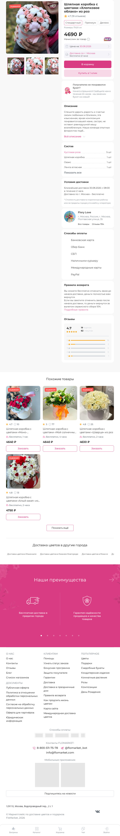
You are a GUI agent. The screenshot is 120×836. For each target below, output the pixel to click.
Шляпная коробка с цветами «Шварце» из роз (96, 430)
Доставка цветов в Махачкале (21, 554)
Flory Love (84, 212)
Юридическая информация (14, 719)
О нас (9, 658)
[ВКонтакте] (97, 811)
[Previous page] (10, 65)
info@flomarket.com (60, 752)
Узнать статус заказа (56, 663)
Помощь (49, 658)
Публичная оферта (17, 687)
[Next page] (54, 65)
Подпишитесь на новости (60, 793)
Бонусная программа (57, 667)
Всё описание (72, 136)
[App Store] (47, 775)
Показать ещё (60, 527)
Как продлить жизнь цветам (56, 702)
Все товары (83, 224)
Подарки (86, 663)
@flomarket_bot (76, 747)
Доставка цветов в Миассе (95, 554)
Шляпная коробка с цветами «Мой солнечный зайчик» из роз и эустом (59, 430)
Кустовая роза (72, 152)
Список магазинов (17, 677)
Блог (9, 672)
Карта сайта (51, 708)
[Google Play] (73, 775)
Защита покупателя (55, 672)
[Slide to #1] (15, 65)
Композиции (89, 687)
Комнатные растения (94, 677)
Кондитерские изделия (95, 672)
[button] (111, 580)
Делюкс (104, 22)
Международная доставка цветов (60, 715)
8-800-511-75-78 (47, 747)
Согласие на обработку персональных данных (20, 706)
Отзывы (11, 667)
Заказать (23, 448)
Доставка (49, 682)
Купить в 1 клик (87, 73)
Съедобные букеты (92, 667)
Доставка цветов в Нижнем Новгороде (59, 554)
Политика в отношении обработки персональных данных (22, 696)
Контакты (12, 663)
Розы (84, 682)
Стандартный (73, 22)
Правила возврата (55, 695)
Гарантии (49, 677)
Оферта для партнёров (20, 712)
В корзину (87, 64)
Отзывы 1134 (98, 224)
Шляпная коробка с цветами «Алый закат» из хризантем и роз (22, 499)
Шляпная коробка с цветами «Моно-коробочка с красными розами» (20, 430)
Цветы (85, 658)
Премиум (90, 22)
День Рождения (90, 691)
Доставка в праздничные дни (59, 689)
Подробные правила (76, 309)
